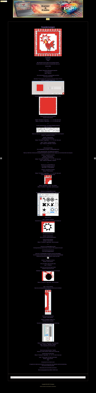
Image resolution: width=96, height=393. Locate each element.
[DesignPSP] (1, 158)
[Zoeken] (84, 377)
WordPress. (54, 386)
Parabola (49, 386)
